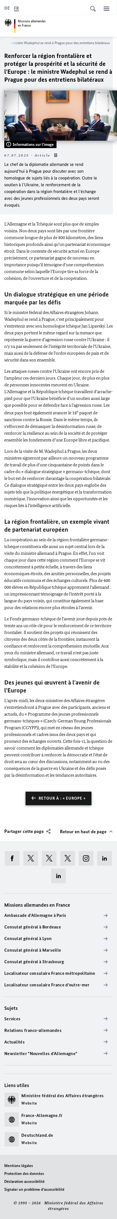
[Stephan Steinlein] (60, 876)
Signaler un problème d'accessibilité (34, 1189)
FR (16, 8)
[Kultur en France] (69, 858)
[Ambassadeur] (51, 858)
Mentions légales (18, 1165)
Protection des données (24, 1173)
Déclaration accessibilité (24, 1181)
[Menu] (106, 8)
